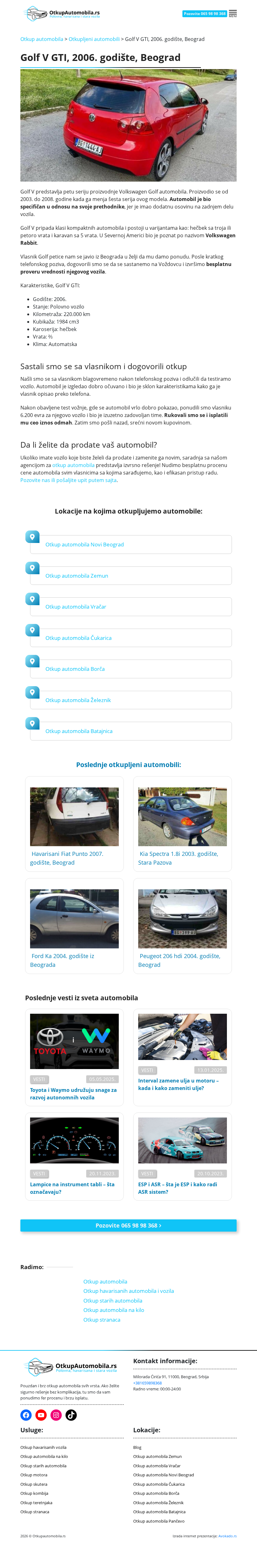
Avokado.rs (227, 1536)
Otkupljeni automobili (94, 39)
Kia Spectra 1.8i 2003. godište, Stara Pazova (178, 858)
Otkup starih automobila (112, 1300)
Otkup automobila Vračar (75, 606)
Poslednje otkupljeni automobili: (128, 764)
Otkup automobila (41, 39)
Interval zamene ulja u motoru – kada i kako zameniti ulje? (178, 1084)
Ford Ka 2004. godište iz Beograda (62, 960)
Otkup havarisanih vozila (43, 1447)
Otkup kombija (34, 1493)
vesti (39, 1079)
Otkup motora (33, 1475)
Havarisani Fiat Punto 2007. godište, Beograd (66, 858)
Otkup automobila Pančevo (159, 1521)
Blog (137, 1447)
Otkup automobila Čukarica (78, 637)
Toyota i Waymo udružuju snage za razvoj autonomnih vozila (73, 1094)
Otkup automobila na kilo (113, 1309)
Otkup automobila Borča (75, 668)
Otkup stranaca (101, 1319)
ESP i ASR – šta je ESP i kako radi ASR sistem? (177, 1188)
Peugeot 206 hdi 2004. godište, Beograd (179, 960)
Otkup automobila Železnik (78, 700)
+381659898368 (147, 1383)
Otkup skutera (33, 1484)
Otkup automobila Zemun (76, 575)
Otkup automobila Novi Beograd (84, 544)
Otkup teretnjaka (36, 1502)
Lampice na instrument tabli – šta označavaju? (72, 1188)
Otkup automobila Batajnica (79, 731)
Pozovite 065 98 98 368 (205, 13)
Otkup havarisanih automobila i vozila (128, 1290)
